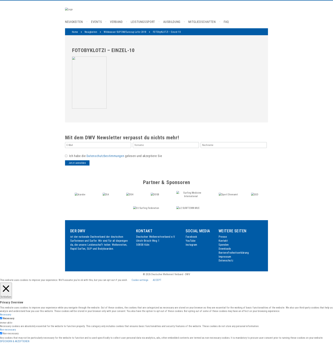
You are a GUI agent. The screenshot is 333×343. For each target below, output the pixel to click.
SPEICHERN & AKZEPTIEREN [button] (14, 341)
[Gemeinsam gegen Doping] (255, 194)
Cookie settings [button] (140, 280)
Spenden (224, 244)
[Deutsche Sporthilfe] (130, 194)
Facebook (191, 236)
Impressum (225, 256)
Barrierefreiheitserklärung (234, 252)
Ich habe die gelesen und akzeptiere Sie (115, 156)
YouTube (191, 240)
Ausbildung (171, 22)
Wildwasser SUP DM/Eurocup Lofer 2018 (125, 32)
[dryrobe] (80, 194)
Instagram (191, 244)
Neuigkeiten (74, 22)
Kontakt (223, 240)
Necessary (8, 318)
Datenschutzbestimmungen (105, 156)
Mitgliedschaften (202, 22)
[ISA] (106, 194)
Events (96, 22)
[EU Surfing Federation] (146, 207)
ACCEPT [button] (157, 280)
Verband (116, 22)
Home (75, 32)
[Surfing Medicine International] (191, 194)
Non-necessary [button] (8, 329)
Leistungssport (143, 22)
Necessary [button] (5, 314)
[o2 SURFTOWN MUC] (188, 207)
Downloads (225, 248)
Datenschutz (226, 260)
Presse (223, 236)
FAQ (226, 22)
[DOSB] (155, 194)
